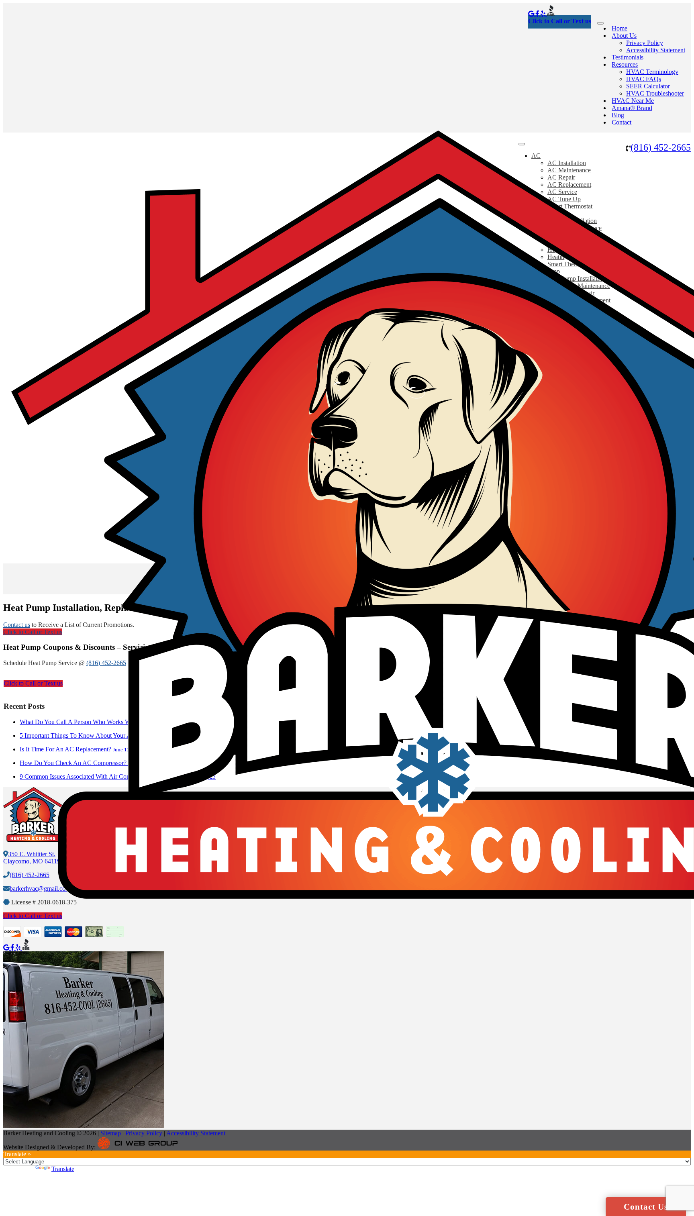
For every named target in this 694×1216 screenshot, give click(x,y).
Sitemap (110, 1133)
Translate (62, 1168)
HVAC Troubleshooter (655, 93)
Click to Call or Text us (559, 21)
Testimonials (627, 57)
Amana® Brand (632, 107)
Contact (621, 122)
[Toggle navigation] (600, 23)
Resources (625, 64)
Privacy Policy (644, 42)
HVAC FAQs (643, 78)
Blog (618, 115)
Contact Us (646, 1207)
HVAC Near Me (633, 100)
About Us (624, 35)
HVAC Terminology (652, 71)
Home (619, 28)
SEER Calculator (648, 86)
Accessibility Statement (655, 50)
